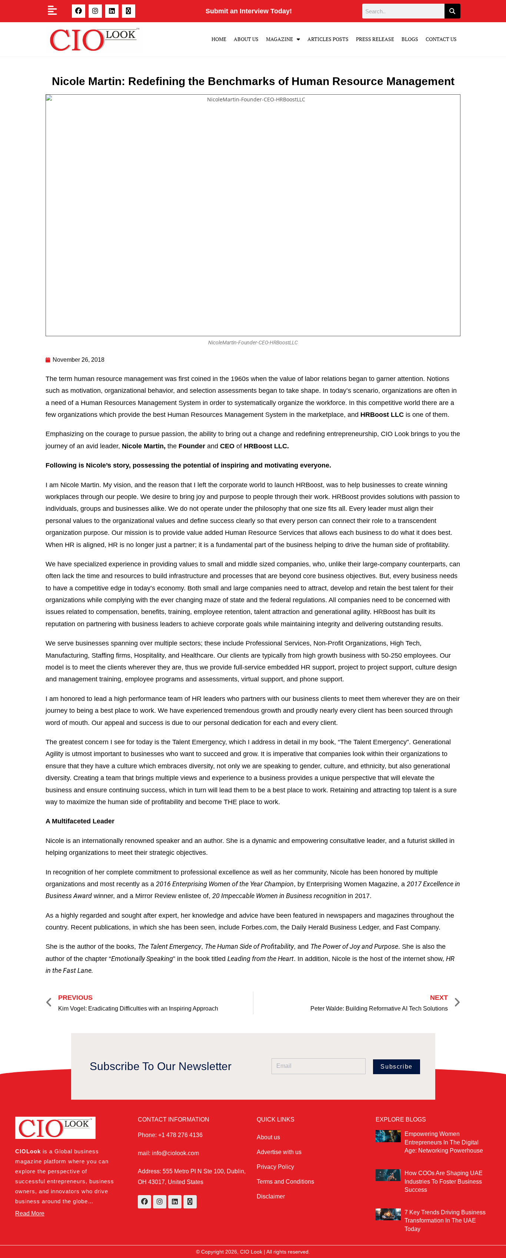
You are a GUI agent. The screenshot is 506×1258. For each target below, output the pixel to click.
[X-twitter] (128, 11)
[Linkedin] (112, 11)
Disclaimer (271, 1196)
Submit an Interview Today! (249, 11)
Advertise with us (279, 1152)
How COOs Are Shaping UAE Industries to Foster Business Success (444, 1181)
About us (268, 1137)
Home (219, 39)
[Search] (452, 11)
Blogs (410, 39)
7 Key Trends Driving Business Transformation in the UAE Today (445, 1220)
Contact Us (441, 39)
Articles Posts (328, 39)
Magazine (279, 39)
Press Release (375, 39)
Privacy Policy (275, 1167)
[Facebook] (78, 11)
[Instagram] (95, 11)
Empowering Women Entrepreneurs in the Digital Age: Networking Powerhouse (444, 1142)
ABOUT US (246, 39)
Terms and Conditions (285, 1181)
